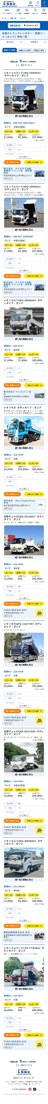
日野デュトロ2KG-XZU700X (24, 733)
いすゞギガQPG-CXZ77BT (23, 625)
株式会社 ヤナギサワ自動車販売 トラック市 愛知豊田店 (18, 170)
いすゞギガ (22, 407)
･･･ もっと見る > (38, 81)
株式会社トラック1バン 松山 (17, 392)
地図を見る (8, 178)
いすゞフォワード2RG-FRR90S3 (22, 74)
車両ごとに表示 (9, 50)
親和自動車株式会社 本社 (17, 932)
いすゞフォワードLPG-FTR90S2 (24, 949)
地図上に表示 (39, 50)
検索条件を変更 (32, 25)
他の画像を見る (26, 116)
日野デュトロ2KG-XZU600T (24, 518)
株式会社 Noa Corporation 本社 (19, 501)
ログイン (37, 5)
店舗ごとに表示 (25, 50)
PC (33, 1078)
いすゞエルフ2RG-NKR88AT (23, 301)
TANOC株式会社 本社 (15, 609)
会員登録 (30, 5)
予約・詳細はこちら (12, 162)
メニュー (44, 5)
